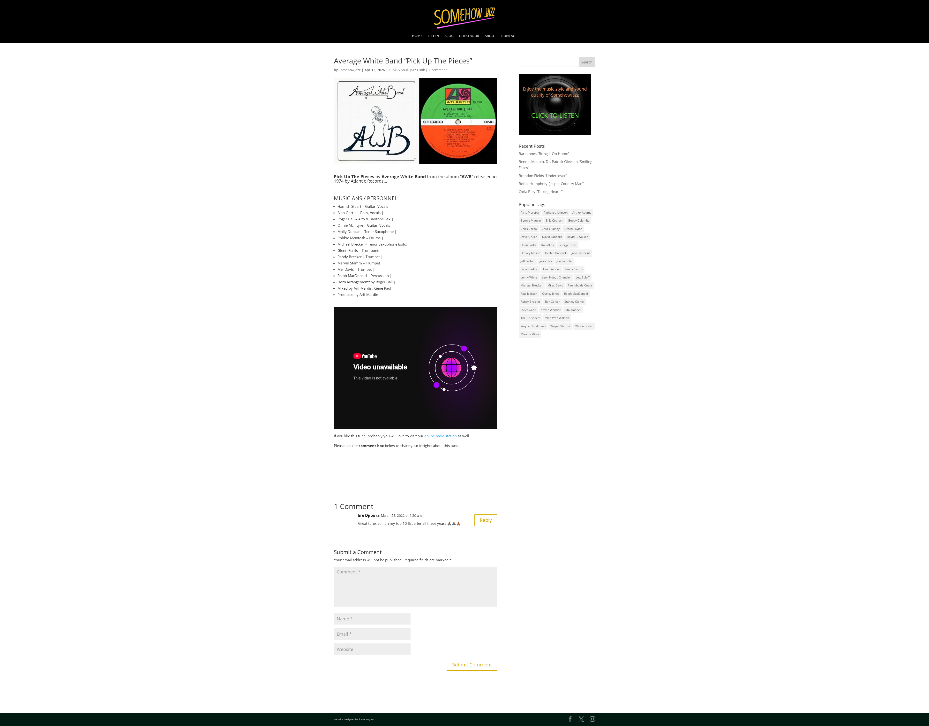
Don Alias (547, 245)
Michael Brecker (532, 285)
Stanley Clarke (574, 302)
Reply (486, 520)
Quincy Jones (550, 294)
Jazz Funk (417, 70)
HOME (417, 36)
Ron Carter (552, 302)
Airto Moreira (530, 212)
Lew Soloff (583, 277)
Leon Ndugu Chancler (556, 277)
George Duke (568, 245)
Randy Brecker (530, 302)
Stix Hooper (573, 310)
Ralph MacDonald (576, 294)
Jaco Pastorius (580, 253)
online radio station (440, 435)
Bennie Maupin (531, 220)
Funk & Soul (398, 70)
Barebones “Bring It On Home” (544, 153)
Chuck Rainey (551, 229)
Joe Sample (564, 261)
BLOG (449, 36)
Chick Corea (529, 229)
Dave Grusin (529, 237)
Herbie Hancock (556, 253)
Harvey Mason (530, 253)
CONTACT (509, 36)
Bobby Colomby (578, 220)
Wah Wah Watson (557, 318)
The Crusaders (530, 318)
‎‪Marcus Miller (530, 334)
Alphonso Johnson (556, 212)
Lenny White (529, 277)
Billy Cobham (554, 220)
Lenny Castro (574, 269)
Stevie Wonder (551, 310)
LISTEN (433, 36)
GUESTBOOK (469, 36)
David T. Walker (577, 237)
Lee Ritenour (551, 269)
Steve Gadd (528, 310)
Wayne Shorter (560, 326)
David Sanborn (552, 237)
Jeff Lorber (528, 261)
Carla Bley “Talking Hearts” (540, 191)
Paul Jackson (529, 294)
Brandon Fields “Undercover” (543, 175)
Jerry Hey (545, 261)
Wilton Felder (584, 326)
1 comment (438, 70)
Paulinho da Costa (580, 285)
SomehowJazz (350, 70)
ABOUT (490, 36)
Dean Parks (528, 245)
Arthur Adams (581, 212)
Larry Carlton (529, 269)
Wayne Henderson (533, 326)
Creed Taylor (573, 229)
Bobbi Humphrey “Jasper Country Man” (551, 183)
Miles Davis (555, 285)
